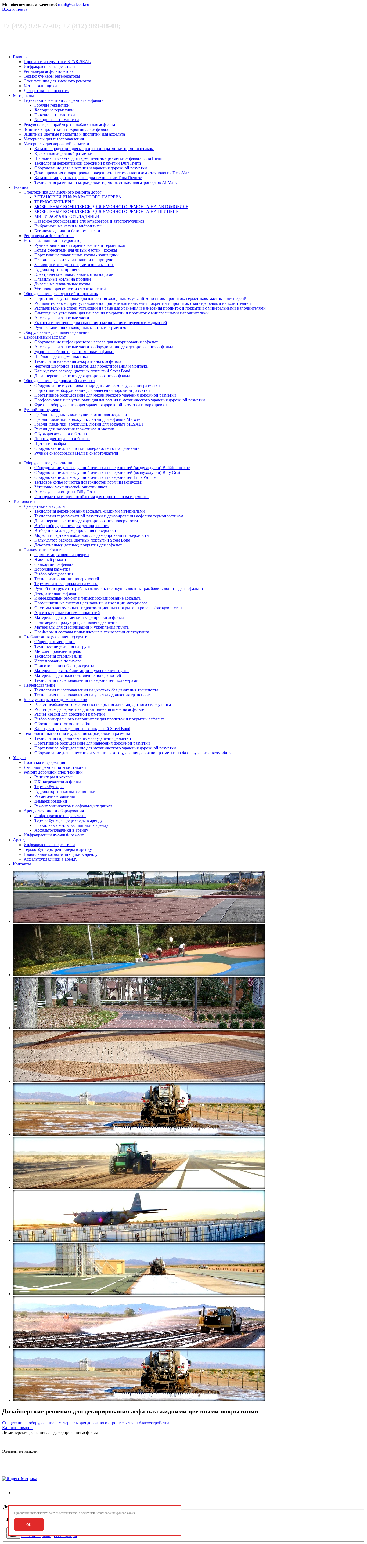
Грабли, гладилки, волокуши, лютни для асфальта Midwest (87, 419)
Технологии (24, 501)
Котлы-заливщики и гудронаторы (54, 240)
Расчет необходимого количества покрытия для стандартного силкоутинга (102, 704)
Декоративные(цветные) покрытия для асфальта (78, 545)
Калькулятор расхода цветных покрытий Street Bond (82, 371)
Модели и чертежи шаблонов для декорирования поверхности (91, 535)
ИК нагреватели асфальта (57, 782)
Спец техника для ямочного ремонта (57, 81)
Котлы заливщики (40, 86)
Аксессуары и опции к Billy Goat (64, 492)
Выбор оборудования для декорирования (71, 525)
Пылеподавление (39, 685)
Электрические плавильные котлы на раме (73, 274)
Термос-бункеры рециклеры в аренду (68, 820)
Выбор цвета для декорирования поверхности (76, 530)
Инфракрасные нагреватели (49, 66)
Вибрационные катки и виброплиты (68, 226)
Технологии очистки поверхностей (66, 579)
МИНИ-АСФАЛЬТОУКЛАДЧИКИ (66, 216)
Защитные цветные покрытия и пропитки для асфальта (74, 134)
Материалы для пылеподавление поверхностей (77, 675)
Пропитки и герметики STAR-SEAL (57, 61)
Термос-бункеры (49, 786)
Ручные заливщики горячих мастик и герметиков (79, 245)
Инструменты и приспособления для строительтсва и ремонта (91, 496)
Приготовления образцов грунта (64, 666)
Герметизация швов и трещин (61, 554)
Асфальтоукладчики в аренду (61, 830)
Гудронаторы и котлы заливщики (64, 791)
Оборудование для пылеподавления (56, 332)
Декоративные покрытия (46, 90)
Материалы (23, 95)
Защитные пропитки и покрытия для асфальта (66, 129)
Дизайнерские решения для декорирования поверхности (86, 521)
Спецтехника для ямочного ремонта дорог (63, 192)
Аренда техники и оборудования (54, 811)
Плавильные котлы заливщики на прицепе (73, 260)
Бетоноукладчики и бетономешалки (67, 231)
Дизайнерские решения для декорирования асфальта (82, 376)
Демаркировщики (50, 801)
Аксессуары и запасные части (61, 318)
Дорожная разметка (52, 569)
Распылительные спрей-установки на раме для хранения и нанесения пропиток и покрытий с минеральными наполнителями (150, 308)
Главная (20, 57)
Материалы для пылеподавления (54, 139)
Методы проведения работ (58, 651)
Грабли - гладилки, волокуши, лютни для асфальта (80, 414)
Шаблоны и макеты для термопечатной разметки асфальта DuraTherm (98, 158)
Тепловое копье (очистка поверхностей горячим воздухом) (88, 482)
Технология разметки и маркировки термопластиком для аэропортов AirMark (105, 182)
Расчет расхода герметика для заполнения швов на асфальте (89, 709)
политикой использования (98, 1513)
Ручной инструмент (42, 409)
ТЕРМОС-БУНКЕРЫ (54, 202)
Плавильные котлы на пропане (62, 279)
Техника (20, 187)
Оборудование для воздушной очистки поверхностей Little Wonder (95, 477)
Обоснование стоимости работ (62, 724)
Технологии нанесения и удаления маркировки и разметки (78, 733)
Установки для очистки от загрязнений (70, 289)
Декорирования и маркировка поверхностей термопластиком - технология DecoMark (112, 173)
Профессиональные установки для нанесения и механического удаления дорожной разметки (119, 400)
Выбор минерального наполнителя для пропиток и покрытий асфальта (99, 719)
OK (28, 1525)
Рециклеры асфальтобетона (49, 71)
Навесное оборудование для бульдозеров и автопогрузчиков (89, 221)
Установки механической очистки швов (70, 487)
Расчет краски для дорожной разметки (69, 714)
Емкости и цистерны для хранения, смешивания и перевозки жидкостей (100, 322)
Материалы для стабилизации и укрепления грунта (81, 627)
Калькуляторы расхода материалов (55, 699)
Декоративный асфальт (45, 337)
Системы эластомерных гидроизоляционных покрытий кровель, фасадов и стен (108, 608)
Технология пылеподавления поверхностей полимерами (86, 680)
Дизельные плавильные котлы (62, 284)
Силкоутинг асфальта (43, 550)
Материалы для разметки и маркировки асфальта (79, 617)
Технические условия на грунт (62, 646)
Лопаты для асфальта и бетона (62, 438)
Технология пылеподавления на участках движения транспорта (93, 695)
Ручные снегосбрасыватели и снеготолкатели (76, 453)
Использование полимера (57, 661)
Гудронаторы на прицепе (57, 269)
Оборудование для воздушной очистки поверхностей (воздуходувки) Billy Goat (107, 472)
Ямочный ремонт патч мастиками (55, 767)
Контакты (22, 864)
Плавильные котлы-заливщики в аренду (71, 825)
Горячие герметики (52, 105)
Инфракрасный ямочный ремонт (54, 835)
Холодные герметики (54, 110)
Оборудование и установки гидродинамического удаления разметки (97, 385)
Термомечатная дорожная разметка (66, 583)
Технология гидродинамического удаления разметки (82, 738)
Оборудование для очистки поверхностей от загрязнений (87, 448)
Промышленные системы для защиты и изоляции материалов (91, 603)
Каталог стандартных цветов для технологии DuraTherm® (88, 177)
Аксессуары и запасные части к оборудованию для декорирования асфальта (103, 347)
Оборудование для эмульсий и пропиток (61, 293)
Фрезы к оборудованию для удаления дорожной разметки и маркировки (100, 405)
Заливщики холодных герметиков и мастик (74, 264)
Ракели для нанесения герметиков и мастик (74, 429)
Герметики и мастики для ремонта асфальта (63, 100)
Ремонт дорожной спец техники (53, 772)
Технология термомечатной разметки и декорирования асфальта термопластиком (108, 516)
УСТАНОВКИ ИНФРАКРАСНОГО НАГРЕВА (77, 197)
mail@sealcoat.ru (73, 4)
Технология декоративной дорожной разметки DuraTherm (87, 163)
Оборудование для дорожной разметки (59, 380)
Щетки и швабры (50, 443)
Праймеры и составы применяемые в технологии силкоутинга (91, 632)
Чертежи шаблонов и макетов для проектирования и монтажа (91, 366)
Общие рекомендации (54, 641)
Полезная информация (44, 762)
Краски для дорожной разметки (63, 153)
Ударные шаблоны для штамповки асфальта (74, 351)
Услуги (19, 757)
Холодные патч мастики (56, 119)
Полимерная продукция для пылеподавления (75, 622)
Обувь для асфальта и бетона (60, 434)
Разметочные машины (54, 796)
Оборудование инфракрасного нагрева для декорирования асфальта (96, 342)
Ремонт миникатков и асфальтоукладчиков (73, 806)
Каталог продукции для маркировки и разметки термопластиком (94, 148)
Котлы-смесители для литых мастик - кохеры (75, 250)
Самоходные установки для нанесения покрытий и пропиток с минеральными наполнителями (121, 313)
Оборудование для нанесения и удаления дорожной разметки (90, 168)
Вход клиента (14, 9)
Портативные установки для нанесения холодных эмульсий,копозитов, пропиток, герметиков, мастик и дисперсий (140, 298)
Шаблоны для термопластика (61, 356)
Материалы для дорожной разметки (56, 144)
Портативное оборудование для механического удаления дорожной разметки (105, 395)
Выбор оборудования (53, 574)
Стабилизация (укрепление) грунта (56, 637)
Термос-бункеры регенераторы (52, 76)
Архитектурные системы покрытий (67, 612)
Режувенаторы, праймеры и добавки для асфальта (69, 124)
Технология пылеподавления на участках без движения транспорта (96, 690)
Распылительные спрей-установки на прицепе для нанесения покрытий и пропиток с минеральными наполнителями (142, 303)
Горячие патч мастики (54, 115)
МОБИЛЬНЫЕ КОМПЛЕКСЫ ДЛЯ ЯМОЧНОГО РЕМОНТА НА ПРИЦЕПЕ (106, 211)
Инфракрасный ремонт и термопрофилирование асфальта (87, 598)
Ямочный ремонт (50, 559)
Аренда (20, 840)
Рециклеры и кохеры (53, 777)
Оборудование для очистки (49, 463)
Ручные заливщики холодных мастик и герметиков (81, 327)
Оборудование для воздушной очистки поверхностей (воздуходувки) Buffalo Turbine (112, 467)
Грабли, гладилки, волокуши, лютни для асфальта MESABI (88, 424)
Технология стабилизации (58, 656)
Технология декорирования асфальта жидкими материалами (89, 511)
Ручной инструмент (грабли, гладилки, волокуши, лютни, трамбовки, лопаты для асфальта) (118, 588)
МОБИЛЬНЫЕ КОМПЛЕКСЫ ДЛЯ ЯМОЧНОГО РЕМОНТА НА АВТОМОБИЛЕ (111, 206)
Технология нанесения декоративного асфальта (77, 361)
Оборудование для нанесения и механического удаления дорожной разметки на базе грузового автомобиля (132, 753)
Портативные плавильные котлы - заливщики (76, 255)
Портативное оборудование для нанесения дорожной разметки (92, 390)
